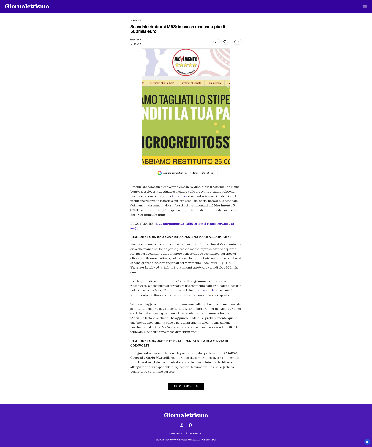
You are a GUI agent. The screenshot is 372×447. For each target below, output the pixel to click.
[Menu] (364, 6)
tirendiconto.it (204, 290)
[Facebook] (190, 425)
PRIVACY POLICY (176, 433)
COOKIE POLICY (196, 433)
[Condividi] (216, 42)
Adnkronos (180, 196)
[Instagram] (182, 425)
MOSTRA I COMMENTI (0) (186, 386)
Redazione (135, 39)
